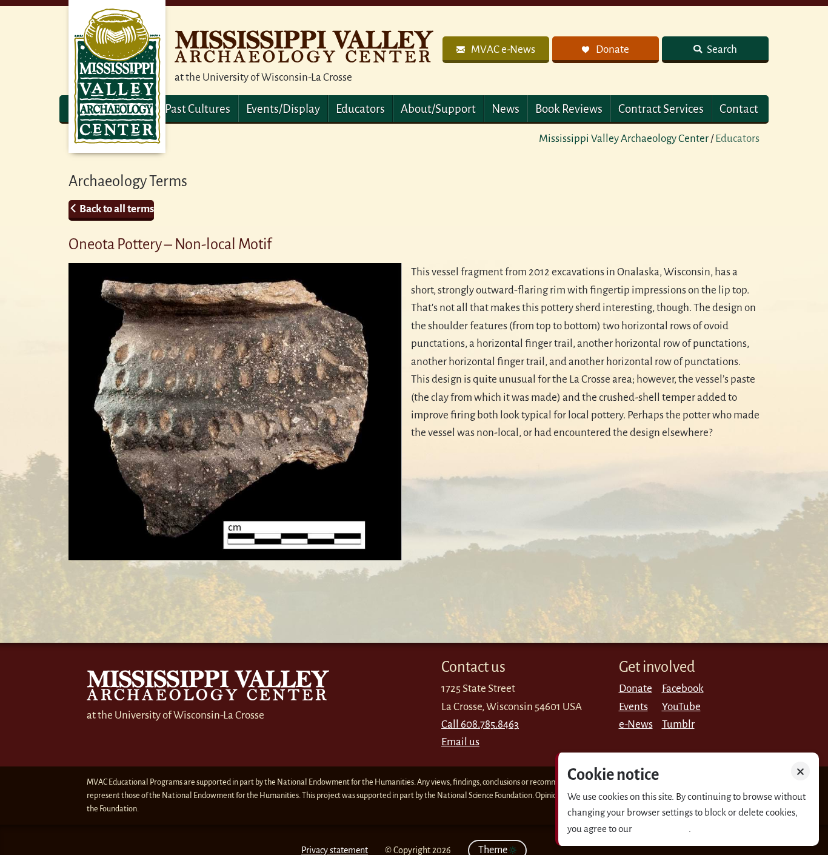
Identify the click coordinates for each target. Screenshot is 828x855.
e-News (636, 724)
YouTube (681, 706)
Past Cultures (197, 108)
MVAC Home (116, 76)
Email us (460, 742)
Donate (635, 688)
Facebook (683, 688)
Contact (738, 108)
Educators (360, 108)
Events (633, 706)
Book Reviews (569, 108)
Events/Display (283, 108)
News (505, 108)
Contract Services (661, 108)
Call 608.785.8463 (480, 724)
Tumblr (678, 724)
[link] (495, 49)
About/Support (438, 108)
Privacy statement (334, 850)
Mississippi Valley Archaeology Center (624, 138)
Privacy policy (661, 828)
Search (721, 49)
